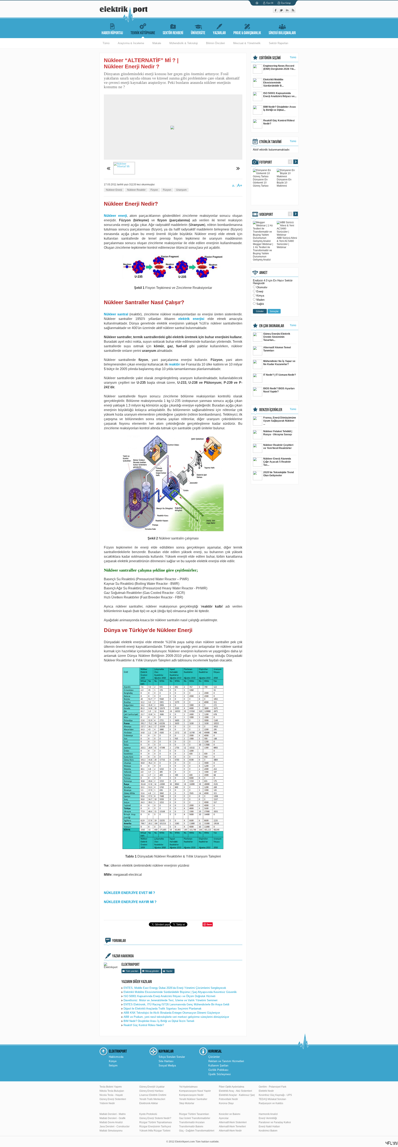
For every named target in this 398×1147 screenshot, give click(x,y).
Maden (260, 299)
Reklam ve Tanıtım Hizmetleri (226, 1061)
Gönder (260, 311)
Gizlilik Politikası (218, 1070)
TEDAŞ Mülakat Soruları (272, 1099)
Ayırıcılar (224, 1118)
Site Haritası (166, 1061)
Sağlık (260, 303)
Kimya (260, 295)
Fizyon (154, 189)
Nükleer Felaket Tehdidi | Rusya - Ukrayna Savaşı (277, 433)
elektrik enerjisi (191, 319)
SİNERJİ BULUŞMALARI (282, 32)
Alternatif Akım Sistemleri (233, 1122)
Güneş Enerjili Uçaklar (152, 1086)
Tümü (106, 43)
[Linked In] (287, 11)
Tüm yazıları (132, 971)
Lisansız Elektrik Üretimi (152, 1095)
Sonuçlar (274, 311)
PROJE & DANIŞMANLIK (247, 32)
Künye (112, 1061)
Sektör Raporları (278, 43)
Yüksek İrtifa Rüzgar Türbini (154, 1130)
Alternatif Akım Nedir (230, 1130)
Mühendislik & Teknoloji (183, 43)
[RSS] (292, 11)
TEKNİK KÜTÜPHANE (143, 32)
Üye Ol (269, 3)
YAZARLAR (219, 32)
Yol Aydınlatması (188, 1086)
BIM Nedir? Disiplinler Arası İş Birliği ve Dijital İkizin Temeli (159, 1021)
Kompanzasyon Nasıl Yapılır (195, 1091)
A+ (239, 185)
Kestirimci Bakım (268, 1130)
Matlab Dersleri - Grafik (112, 1118)
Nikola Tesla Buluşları (112, 1091)
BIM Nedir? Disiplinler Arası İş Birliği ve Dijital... (279, 108)
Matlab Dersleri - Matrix (113, 1114)
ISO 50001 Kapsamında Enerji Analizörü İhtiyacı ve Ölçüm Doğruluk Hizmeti (169, 996)
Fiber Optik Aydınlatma (231, 1086)
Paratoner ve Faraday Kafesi (275, 1122)
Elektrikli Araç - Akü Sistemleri (235, 1091)
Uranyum (181, 189)
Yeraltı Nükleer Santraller (193, 1099)
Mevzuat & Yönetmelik (247, 43)
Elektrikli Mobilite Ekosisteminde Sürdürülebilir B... (273, 82)
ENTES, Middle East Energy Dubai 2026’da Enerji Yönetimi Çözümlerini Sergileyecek (175, 987)
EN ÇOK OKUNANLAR (271, 325)
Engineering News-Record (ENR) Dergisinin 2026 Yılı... (279, 67)
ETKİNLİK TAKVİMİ (270, 141)
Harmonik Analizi (268, 1114)
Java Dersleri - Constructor (115, 1126)
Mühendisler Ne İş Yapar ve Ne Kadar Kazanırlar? (279, 363)
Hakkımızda (116, 1056)
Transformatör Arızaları (192, 1122)
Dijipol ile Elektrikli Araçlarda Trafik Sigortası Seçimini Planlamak (162, 1008)
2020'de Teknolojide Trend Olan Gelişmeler (278, 474)
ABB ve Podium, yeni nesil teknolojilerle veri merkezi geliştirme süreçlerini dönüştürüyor (176, 1016)
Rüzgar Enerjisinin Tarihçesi (155, 1126)
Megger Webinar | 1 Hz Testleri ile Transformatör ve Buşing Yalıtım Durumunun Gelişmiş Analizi (263, 252)
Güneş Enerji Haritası (151, 1091)
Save (209, 924)
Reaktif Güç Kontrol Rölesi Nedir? (144, 1025)
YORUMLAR (119, 940)
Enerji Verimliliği (268, 1118)
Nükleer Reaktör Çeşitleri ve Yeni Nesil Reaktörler (278, 447)
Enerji (259, 291)
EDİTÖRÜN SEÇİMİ (270, 57)
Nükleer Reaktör (136, 189)
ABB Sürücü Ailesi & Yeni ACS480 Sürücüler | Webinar (287, 242)
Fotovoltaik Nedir (228, 1099)
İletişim (113, 1065)
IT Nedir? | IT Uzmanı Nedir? (279, 374)
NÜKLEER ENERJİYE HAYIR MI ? (130, 902)
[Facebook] (276, 11)
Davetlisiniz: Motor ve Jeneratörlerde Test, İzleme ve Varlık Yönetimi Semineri (170, 1000)
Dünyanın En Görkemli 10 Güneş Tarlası (260, 182)
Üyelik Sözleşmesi (219, 1074)
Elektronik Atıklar (148, 1103)
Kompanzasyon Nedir (191, 1095)
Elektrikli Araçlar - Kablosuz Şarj (237, 1095)
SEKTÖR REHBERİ (173, 32)
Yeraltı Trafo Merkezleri (152, 1099)
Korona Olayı (226, 1103)
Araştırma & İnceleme (131, 43)
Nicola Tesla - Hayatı (111, 1095)
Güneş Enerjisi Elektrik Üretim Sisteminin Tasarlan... (276, 336)
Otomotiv (261, 287)
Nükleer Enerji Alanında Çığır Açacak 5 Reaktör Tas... (277, 461)
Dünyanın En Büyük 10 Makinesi (284, 182)
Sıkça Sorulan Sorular (172, 1056)
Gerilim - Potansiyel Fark (272, 1086)
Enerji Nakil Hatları (269, 1126)
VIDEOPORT (266, 214)
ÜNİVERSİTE (198, 32)
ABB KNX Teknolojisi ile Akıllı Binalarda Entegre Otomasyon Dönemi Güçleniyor (172, 1012)
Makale (156, 43)
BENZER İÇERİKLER (270, 409)
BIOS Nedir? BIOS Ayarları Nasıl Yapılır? (279, 390)
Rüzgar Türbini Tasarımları (194, 1114)
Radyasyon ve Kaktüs (271, 1103)
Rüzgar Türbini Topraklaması (155, 1122)
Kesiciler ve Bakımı (229, 1114)
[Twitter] (282, 11)
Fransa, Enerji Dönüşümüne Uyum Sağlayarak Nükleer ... (279, 420)
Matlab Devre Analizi (111, 1122)
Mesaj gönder (152, 971)
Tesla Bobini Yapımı (111, 1086)
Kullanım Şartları (218, 1065)
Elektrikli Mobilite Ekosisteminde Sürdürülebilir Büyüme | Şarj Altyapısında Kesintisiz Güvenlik (180, 992)
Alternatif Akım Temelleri (232, 1126)
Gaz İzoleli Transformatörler (194, 1118)
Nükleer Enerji (114, 189)
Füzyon (167, 189)
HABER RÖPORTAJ (112, 32)
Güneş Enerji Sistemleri (113, 1099)
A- (233, 185)
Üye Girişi (286, 3)
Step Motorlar (186, 1103)
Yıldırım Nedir (107, 1103)
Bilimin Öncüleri (215, 43)
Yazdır (169, 971)
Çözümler (214, 1056)
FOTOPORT (265, 162)
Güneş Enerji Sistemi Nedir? (155, 1118)
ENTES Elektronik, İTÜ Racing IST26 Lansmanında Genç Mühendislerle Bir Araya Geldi (176, 1004)
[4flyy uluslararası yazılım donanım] (391, 1143)
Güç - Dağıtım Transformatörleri (196, 1130)
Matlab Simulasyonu (111, 1130)
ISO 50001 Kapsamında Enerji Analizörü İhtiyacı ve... (279, 95)
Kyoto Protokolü (148, 1114)
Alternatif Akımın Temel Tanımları (277, 349)
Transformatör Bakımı (191, 1126)
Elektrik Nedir (266, 1091)
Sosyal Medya (167, 1065)
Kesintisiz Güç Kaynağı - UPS (275, 1095)
